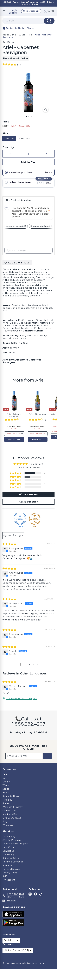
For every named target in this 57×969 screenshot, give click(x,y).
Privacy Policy (9, 872)
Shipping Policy (10, 858)
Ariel (40, 380)
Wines (22, 35)
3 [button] (29, 664)
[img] (9, 544)
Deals (5, 774)
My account (8, 880)
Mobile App (8, 854)
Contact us (8, 851)
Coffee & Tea (9, 810)
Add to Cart (14, 439)
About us (7, 865)
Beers (5, 792)
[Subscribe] (47, 756)
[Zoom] (45, 109)
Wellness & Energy (12, 807)
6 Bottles (24, 138)
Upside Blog (8, 836)
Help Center (8, 847)
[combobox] (28, 21)
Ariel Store (8, 42)
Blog (5, 821)
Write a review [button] (28, 494)
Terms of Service (11, 869)
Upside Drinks (9, 35)
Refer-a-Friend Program (15, 843)
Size (5, 133)
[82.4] (34, 519)
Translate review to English (21, 698)
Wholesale (8, 825)
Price (5, 121)
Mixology (7, 800)
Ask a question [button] (28, 501)
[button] (9, 64)
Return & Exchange (12, 861)
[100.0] (20, 519)
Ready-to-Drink (10, 796)
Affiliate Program (11, 840)
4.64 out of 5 (36, 464)
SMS (4, 876)
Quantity (8, 147)
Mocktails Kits (9, 814)
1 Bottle (9, 138)
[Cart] (53, 11)
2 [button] (24, 664)
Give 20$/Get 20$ (11, 817)
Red (30, 35)
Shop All (6, 781)
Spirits (5, 789)
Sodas (5, 803)
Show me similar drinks (43, 226)
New (4, 778)
